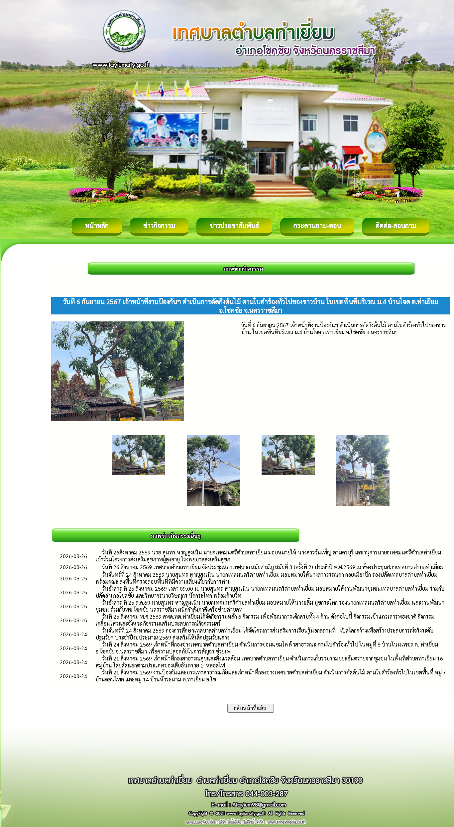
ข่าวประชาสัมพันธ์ (234, 225)
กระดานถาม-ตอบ (317, 225)
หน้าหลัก (97, 225)
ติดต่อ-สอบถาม (396, 225)
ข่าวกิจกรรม (159, 225)
